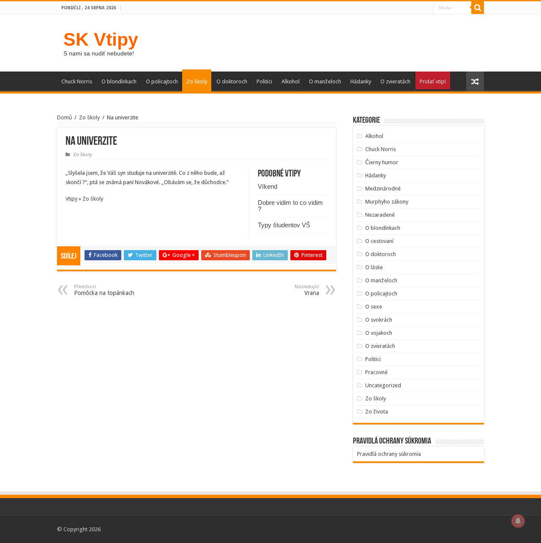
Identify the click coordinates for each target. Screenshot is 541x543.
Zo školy (196, 81)
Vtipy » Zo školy (84, 199)
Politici (264, 81)
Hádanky (360, 81)
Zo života (376, 411)
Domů (64, 117)
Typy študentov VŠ (284, 225)
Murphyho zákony (386, 201)
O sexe (373, 306)
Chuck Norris (76, 81)
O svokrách (378, 320)
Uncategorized (383, 385)
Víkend (267, 186)
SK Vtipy (100, 39)
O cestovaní (379, 241)
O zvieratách (395, 81)
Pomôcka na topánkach (104, 290)
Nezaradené (380, 215)
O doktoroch (231, 81)
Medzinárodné (383, 188)
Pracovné (376, 372)
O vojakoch (378, 333)
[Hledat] (477, 7)
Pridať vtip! (433, 81)
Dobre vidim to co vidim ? (290, 205)
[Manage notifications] (518, 521)
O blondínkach (119, 81)
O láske (374, 267)
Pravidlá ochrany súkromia (389, 454)
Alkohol (290, 81)
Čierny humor (381, 162)
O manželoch (325, 81)
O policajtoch (162, 81)
